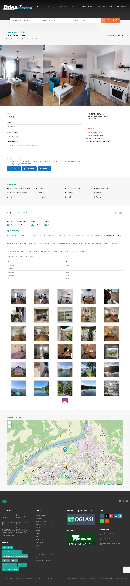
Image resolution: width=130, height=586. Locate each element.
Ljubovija (6, 560)
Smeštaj (51, 7)
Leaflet (104, 484)
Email (9, 123)
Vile (37, 549)
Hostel (38, 552)
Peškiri (12, 197)
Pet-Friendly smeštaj (20, 516)
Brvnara (38, 527)
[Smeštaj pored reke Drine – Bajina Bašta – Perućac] (18, 11)
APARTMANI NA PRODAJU (45, 561)
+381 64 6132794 (109, 539)
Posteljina (42, 197)
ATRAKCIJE (101, 7)
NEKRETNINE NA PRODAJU (45, 555)
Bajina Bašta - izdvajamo (12, 552)
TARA (111, 7)
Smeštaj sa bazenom (6, 516)
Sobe (37, 536)
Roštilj (69, 197)
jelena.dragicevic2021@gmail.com (101, 141)
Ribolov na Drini (8, 536)
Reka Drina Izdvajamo (10, 569)
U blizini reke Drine (73, 188)
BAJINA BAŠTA (87, 7)
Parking (99, 193)
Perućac (75, 7)
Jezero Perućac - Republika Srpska (15, 556)
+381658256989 (99, 132)
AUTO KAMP (40, 540)
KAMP (38, 533)
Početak (8, 32)
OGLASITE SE (121, 7)
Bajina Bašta (7, 547)
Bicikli (40, 193)
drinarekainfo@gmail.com (111, 544)
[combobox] (55, 20)
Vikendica (39, 530)
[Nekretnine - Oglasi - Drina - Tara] (81, 519)
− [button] (10, 426)
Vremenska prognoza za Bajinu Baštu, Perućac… (8, 530)
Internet (41, 188)
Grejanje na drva (102, 188)
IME (8, 113)
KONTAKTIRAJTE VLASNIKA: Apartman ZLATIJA (98, 116)
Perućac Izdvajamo (9, 565)
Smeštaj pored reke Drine (9, 523)
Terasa (98, 197)
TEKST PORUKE (12, 141)
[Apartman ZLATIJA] (65, 450)
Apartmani (39, 518)
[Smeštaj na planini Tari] (81, 539)
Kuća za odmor (41, 521)
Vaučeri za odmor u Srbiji (22, 523)
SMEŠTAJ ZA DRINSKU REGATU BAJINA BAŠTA (22, 530)
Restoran (39, 558)
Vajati (38, 546)
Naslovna (40, 7)
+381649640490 (99, 135)
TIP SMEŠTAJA (63, 7)
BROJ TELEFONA (13, 132)
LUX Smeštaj (40, 515)
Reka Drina (22, 565)
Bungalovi (39, 543)
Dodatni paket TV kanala (18, 193)
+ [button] (10, 423)
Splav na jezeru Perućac (44, 524)
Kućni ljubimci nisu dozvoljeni (20, 188)
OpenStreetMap (112, 484)
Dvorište (70, 193)
